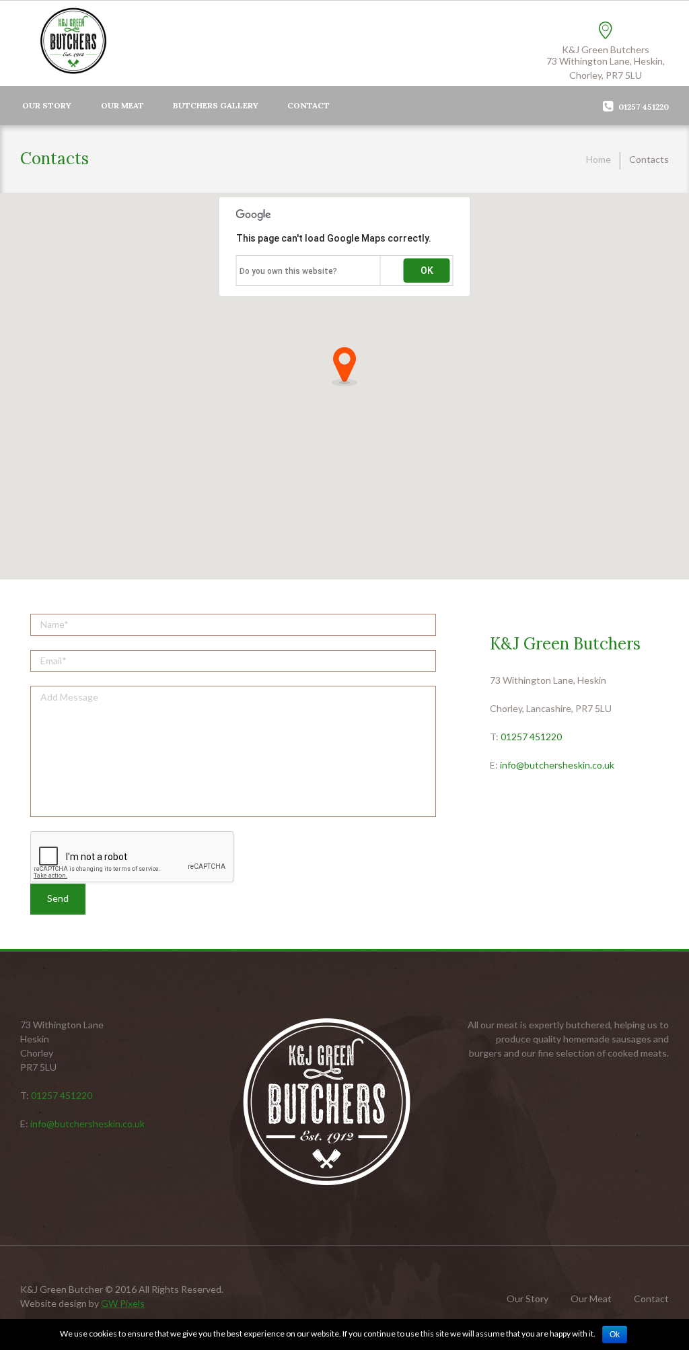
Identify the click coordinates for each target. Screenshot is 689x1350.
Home (598, 159)
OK (427, 270)
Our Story (46, 105)
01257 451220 (531, 736)
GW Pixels (123, 1303)
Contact (308, 105)
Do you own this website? (288, 271)
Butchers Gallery (215, 105)
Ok (615, 1334)
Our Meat (122, 105)
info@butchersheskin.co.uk (557, 765)
